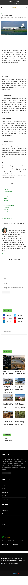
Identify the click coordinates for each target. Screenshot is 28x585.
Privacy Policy (5, 499)
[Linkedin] (16, 3)
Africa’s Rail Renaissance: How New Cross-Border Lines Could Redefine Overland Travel (20, 406)
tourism (7, 218)
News (3, 524)
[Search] (26, 7)
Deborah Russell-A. (15, 228)
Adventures (4, 513)
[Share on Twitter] (17, 223)
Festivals (4, 528)
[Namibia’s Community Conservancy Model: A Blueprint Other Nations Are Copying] (8, 414)
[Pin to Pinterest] (18, 223)
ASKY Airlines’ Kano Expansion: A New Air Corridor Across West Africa (8, 405)
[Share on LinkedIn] (20, 223)
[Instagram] (14, 573)
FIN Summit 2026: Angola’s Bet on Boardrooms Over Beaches (19, 388)
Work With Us (5, 492)
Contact (4, 495)
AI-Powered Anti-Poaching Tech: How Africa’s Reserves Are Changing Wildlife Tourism (20, 422)
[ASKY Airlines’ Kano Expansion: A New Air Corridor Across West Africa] (8, 397)
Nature (3, 218)
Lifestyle (4, 520)
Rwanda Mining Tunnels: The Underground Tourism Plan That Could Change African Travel (8, 389)
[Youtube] (18, 3)
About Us (4, 488)
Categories (5, 438)
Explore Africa (5, 510)
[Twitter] (12, 573)
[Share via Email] (23, 223)
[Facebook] (9, 573)
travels (10, 218)
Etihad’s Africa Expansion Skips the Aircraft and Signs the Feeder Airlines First (14, 373)
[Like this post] (14, 223)
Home (3, 485)
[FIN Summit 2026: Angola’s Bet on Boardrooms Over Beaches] (20, 381)
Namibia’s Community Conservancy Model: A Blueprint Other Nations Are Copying (8, 422)
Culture (3, 517)
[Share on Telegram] (21, 223)
